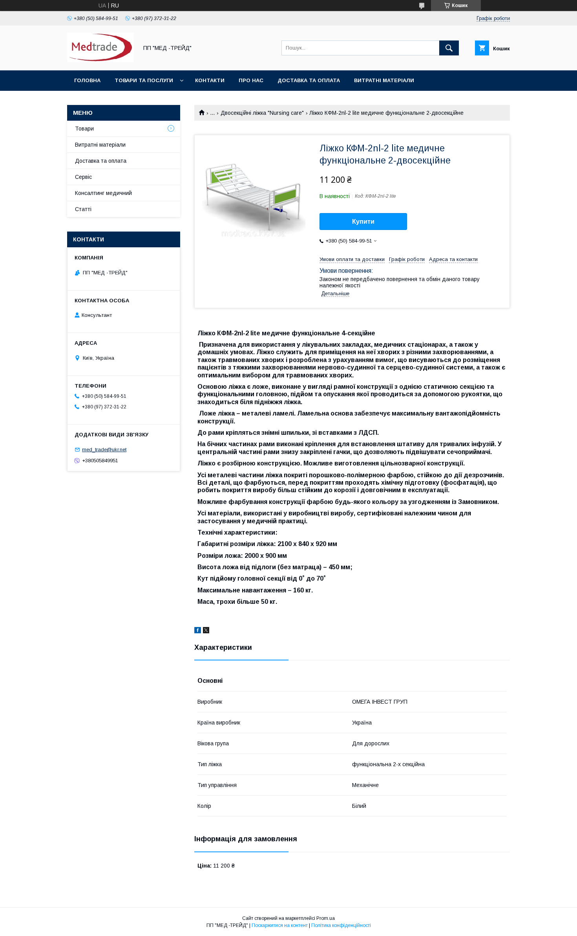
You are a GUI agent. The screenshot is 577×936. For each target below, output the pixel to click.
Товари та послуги (144, 80)
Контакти (210, 80)
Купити (363, 221)
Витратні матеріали (384, 80)
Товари (84, 128)
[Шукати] (449, 47)
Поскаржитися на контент (280, 925)
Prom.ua (325, 918)
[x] (206, 631)
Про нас (251, 80)
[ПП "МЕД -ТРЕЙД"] (100, 60)
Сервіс (83, 177)
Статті (83, 209)
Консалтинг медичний (103, 193)
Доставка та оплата (309, 80)
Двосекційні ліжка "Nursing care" (262, 113)
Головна (87, 80)
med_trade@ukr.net (104, 449)
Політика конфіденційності (341, 925)
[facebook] (197, 631)
